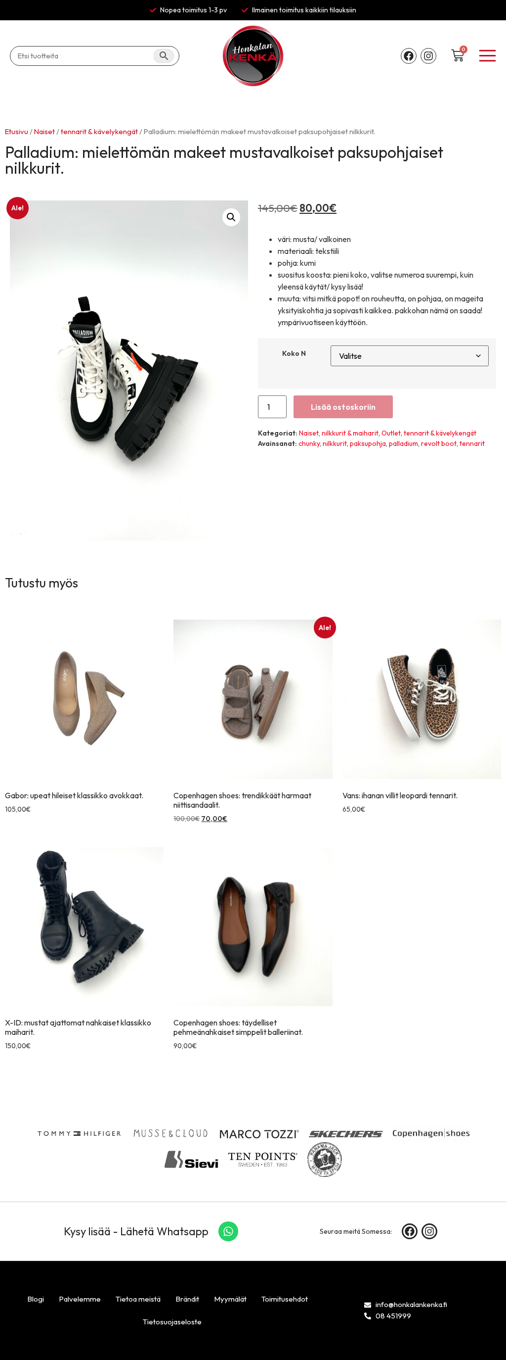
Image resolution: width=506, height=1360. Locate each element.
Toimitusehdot (284, 1299)
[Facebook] (409, 56)
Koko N (294, 353)
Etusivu (16, 131)
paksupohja (368, 443)
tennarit (472, 443)
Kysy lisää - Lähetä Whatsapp (136, 1231)
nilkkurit (335, 443)
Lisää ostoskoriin (343, 407)
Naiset (44, 131)
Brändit (187, 1299)
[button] (231, 217)
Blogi (35, 1299)
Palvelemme (80, 1299)
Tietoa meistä (138, 1299)
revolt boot (439, 443)
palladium (403, 443)
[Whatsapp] (228, 1231)
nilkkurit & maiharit (350, 433)
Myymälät (230, 1299)
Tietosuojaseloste (172, 1321)
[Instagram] (428, 56)
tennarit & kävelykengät (99, 131)
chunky (309, 443)
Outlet (391, 433)
